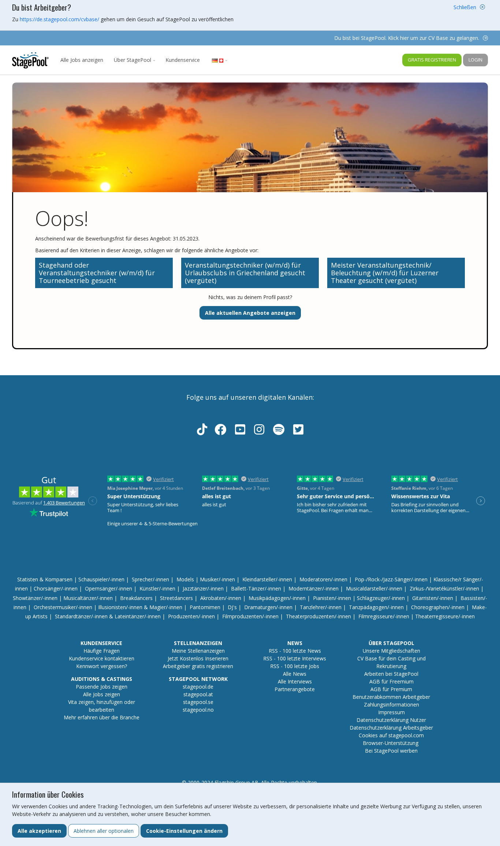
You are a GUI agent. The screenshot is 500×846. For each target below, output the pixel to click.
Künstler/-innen (157, 588)
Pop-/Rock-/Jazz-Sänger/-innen (391, 579)
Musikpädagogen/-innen (277, 598)
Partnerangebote (295, 689)
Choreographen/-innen (437, 607)
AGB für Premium (391, 689)
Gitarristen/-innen (432, 598)
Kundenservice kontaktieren (101, 658)
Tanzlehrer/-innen (321, 607)
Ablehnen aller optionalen (104, 830)
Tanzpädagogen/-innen (376, 607)
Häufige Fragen (101, 650)
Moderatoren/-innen (323, 579)
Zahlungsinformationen (391, 704)
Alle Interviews (295, 681)
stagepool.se (198, 701)
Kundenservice (182, 59)
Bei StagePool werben (391, 750)
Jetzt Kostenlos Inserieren (198, 658)
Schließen (465, 7)
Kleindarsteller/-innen (267, 579)
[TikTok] (202, 431)
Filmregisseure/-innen (383, 616)
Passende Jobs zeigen (101, 686)
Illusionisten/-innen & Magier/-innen (140, 607)
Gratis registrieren (432, 59)
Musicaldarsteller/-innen (374, 588)
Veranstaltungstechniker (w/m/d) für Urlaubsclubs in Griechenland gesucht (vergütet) (245, 273)
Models (185, 579)
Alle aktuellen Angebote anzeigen (250, 312)
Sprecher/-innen (150, 579)
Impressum (391, 712)
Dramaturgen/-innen (268, 607)
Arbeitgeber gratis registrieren (198, 666)
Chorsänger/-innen (56, 588)
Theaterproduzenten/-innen (318, 616)
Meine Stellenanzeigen (198, 650)
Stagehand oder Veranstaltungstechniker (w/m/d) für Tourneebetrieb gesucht (97, 273)
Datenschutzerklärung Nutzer (391, 719)
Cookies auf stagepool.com (391, 735)
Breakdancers (136, 598)
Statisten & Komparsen (44, 579)
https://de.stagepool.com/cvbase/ (59, 19)
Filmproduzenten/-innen (250, 616)
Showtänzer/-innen (35, 598)
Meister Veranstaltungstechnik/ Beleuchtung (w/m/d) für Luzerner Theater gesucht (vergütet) (385, 273)
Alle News (294, 673)
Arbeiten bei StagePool (391, 673)
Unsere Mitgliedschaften (391, 650)
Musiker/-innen (217, 579)
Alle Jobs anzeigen (81, 59)
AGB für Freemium (391, 681)
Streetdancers (176, 598)
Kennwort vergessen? (101, 666)
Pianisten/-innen (332, 598)
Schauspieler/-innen (101, 579)
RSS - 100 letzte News (295, 650)
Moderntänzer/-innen (313, 588)
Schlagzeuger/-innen (381, 598)
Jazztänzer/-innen (203, 588)
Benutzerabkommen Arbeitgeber (391, 696)
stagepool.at (198, 694)
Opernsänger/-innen (108, 588)
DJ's (232, 607)
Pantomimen (205, 607)
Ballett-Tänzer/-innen (256, 588)
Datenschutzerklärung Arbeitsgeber (391, 727)
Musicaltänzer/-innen (88, 598)
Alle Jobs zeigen (101, 694)
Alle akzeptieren (39, 830)
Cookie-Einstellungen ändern (184, 830)
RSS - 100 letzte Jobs (294, 666)
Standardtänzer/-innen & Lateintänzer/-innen (108, 616)
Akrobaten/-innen (220, 598)
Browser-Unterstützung (390, 742)
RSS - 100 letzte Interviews (294, 658)
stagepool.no (198, 709)
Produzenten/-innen (191, 616)
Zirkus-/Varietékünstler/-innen (444, 588)
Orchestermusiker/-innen (63, 607)
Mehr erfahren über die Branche (101, 717)
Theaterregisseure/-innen (445, 616)
